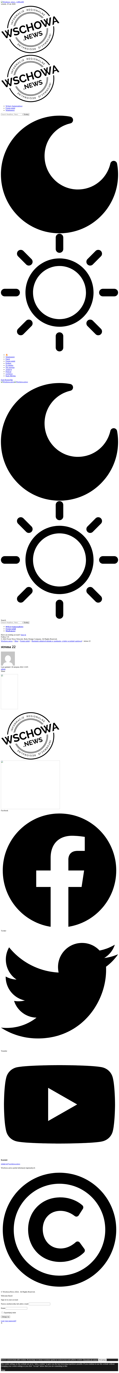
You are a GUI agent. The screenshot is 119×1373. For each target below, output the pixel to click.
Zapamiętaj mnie (9, 1313)
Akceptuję (102, 1360)
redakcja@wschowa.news (10, 1164)
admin (3, 669)
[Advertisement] (59, 1340)
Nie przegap (10, 367)
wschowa (9, 374)
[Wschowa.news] (14, 382)
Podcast (8, 372)
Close (3, 1370)
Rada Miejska (11, 376)
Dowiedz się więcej (90, 1360)
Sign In (23, 635)
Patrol (8, 359)
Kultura (8, 363)
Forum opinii (10, 361)
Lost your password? (8, 1321)
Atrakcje (9, 370)
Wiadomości (10, 357)
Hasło (3, 1308)
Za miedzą (9, 365)
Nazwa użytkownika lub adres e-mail (14, 1304)
